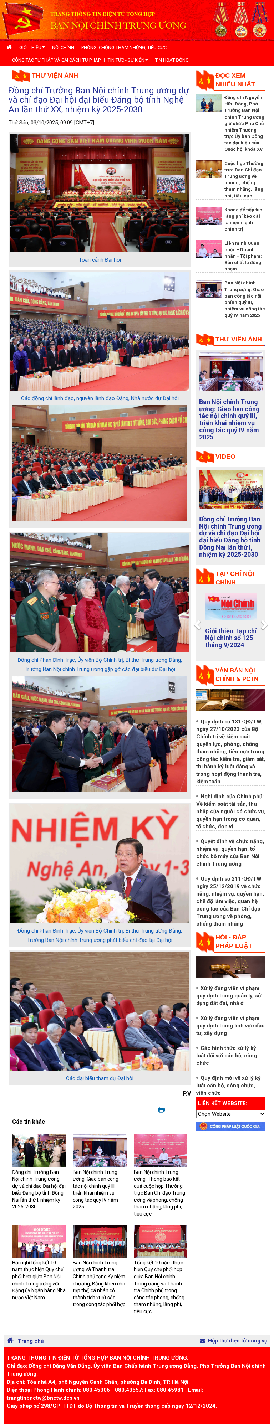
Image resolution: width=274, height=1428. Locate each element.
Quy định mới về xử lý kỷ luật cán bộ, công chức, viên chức (228, 1085)
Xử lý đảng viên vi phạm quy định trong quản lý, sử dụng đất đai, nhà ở (228, 995)
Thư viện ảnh (55, 75)
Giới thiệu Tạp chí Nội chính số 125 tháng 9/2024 (231, 638)
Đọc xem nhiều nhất (235, 80)
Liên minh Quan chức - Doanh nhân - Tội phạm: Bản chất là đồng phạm (243, 256)
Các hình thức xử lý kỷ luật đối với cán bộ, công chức (226, 1055)
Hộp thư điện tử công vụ (237, 1340)
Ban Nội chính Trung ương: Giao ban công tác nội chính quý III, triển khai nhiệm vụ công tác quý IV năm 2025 (229, 419)
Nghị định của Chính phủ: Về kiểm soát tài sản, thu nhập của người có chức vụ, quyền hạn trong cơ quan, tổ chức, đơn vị (230, 811)
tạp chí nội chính (234, 578)
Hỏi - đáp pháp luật (233, 941)
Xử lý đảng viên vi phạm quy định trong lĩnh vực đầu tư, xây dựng (230, 1025)
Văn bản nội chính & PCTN (236, 674)
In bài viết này (161, 1110)
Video (225, 456)
